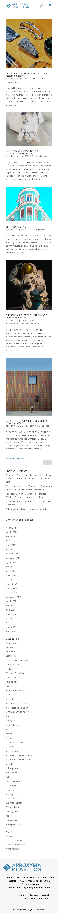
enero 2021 (11, 631)
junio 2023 (10, 571)
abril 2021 (10, 618)
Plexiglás (36, 320)
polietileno (10, 764)
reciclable (10, 790)
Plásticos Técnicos (14, 742)
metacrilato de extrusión (17, 707)
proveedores (11, 772)
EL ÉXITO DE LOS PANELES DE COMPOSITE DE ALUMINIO (28, 422)
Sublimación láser (14, 802)
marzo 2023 (11, 584)
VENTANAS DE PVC (16, 226)
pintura (9, 733)
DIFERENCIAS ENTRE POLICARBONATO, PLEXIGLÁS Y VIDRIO (27, 316)
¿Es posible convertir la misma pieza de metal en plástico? (26, 74)
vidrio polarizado (13, 824)
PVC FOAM (11, 785)
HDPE (8, 686)
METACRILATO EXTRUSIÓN (18, 712)
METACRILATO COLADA (17, 703)
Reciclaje (10, 794)
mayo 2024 (11, 545)
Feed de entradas (14, 840)
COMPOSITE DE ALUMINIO (18, 660)
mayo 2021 (11, 614)
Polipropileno (12, 768)
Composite (44, 426)
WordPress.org (12, 848)
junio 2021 (10, 609)
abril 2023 (10, 579)
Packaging (10, 720)
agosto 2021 (11, 601)
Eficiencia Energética (15, 673)
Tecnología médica (40, 156)
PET (7, 729)
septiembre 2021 (13, 597)
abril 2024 (10, 549)
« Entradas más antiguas (17, 458)
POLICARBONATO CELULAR (19, 755)
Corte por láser (12, 664)
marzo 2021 (11, 622)
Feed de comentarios (15, 844)
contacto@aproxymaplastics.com (32, 887)
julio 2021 (10, 605)
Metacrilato (11, 699)
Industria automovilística (17, 690)
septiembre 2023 (13, 558)
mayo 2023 (11, 575)
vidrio (36, 323)
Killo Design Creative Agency (34, 910)
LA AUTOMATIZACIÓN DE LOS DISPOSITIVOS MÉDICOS (22, 152)
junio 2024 (10, 540)
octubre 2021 (12, 592)
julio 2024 (10, 536)
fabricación (11, 677)
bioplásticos (11, 651)
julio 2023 (10, 566)
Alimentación (12, 643)
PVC (7, 777)
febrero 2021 (12, 627)
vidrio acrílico (12, 820)
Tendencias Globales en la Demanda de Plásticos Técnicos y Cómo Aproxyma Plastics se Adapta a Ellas (28, 478)
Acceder (9, 836)
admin (12, 78)
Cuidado (9, 669)
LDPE (8, 694)
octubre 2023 (12, 553)
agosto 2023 (11, 562)
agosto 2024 (11, 532)
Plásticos (42, 78)
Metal (34, 78)
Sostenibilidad (12, 798)
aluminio (34, 426)
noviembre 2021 (13, 588)
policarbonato (12, 323)
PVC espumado (13, 781)
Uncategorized (12, 82)
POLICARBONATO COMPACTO (20, 759)
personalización (13, 725)
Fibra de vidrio (12, 681)
